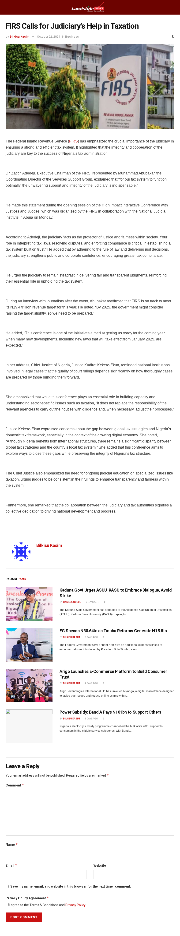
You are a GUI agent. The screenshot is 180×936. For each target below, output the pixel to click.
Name (12, 844)
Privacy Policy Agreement (27, 898)
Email (11, 865)
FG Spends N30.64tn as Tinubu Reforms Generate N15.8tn (113, 630)
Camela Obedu (72, 602)
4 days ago (91, 683)
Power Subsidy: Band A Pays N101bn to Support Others (110, 712)
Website (100, 865)
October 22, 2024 (48, 36)
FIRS (73, 141)
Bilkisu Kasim (20, 36)
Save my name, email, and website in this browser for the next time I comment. (70, 886)
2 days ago (92, 602)
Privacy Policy (75, 905)
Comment (15, 785)
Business (72, 36)
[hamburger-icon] (7, 7)
